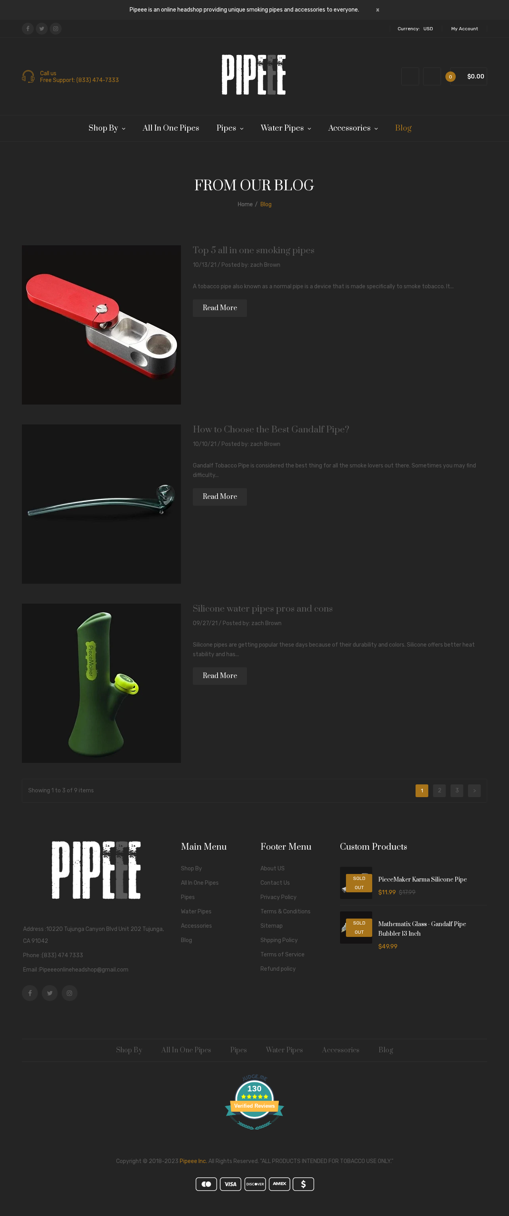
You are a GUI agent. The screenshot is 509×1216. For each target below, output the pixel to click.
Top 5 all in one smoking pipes (254, 250)
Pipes (188, 897)
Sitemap (271, 926)
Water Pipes (196, 911)
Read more (220, 308)
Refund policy (278, 969)
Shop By (191, 868)
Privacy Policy (278, 897)
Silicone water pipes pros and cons (263, 609)
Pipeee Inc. (193, 1161)
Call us (48, 73)
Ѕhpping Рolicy (279, 940)
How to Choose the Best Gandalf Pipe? (271, 430)
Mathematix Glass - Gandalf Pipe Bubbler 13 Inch (422, 929)
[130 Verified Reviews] (254, 1134)
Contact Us (275, 883)
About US (272, 868)
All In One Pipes (200, 883)
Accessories (196, 926)
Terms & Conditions (285, 911)
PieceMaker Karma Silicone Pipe (422, 880)
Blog (186, 940)
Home (245, 204)
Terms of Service (282, 954)
